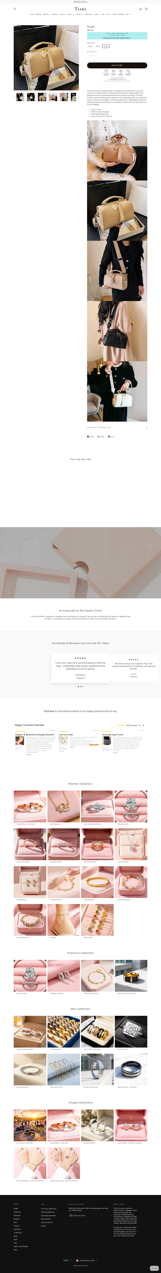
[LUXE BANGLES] (97, 882)
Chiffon (105, 747)
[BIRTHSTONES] (97, 920)
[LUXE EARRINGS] (30, 882)
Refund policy (46, 1219)
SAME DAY (38, 14)
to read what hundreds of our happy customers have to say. (80, 711)
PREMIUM (46, 14)
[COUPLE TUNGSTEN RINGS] (30, 1032)
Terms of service (46, 1222)
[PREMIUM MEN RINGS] (97, 1069)
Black (90, 46)
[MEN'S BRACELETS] (30, 1069)
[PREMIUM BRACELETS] (97, 976)
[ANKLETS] (63, 920)
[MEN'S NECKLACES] (63, 1069)
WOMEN (54, 14)
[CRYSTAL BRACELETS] (131, 882)
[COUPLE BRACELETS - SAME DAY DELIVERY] (30, 1163)
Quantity (92, 52)
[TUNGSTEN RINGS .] (63, 1032)
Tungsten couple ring (26, 734)
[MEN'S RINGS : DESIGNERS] (97, 1032)
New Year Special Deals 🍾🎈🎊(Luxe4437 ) (62, 748)
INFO (127, 14)
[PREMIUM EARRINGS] (63, 976)
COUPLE (69, 14)
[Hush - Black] (15, 510)
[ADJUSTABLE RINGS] (97, 844)
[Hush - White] (18, 510)
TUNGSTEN (88, 14)
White (98, 46)
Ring (104, 734)
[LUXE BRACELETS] (63, 882)
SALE (107, 14)
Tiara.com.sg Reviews (48, 1209)
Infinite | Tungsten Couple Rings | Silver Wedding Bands (20, 749)
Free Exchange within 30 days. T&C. (117, 79)
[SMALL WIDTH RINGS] (30, 844)
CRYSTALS (78, 14)
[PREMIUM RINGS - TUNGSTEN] (131, 1069)
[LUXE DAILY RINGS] (63, 844)
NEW (103, 14)
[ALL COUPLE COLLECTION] (30, 1125)
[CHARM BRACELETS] (30, 920)
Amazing (63, 734)
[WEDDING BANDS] (97, 1125)
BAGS (96, 14)
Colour (91, 43)
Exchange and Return (48, 1215)
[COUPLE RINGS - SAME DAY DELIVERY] (131, 1125)
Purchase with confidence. (117, 78)
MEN (62, 14)
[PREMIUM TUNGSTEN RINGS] (131, 976)
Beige (106, 46)
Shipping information (99, 427)
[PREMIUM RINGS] (131, 806)
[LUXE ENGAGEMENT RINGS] (97, 806)
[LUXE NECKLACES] (131, 844)
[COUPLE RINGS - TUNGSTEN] (30, 806)
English (66, 1260)
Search (43, 1226)
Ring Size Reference (48, 1212)
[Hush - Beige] (20, 510)
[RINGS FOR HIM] (131, 1032)
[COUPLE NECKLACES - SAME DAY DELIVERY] (63, 1163)
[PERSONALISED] (63, 806)
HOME (32, 14)
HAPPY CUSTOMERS (118, 14)
